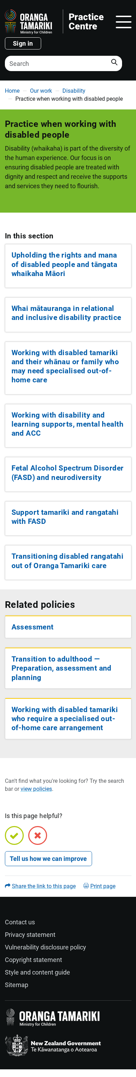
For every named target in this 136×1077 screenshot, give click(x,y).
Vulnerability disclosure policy (45, 947)
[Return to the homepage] (54, 21)
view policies (36, 789)
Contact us (20, 922)
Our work (41, 90)
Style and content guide (37, 972)
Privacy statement (30, 934)
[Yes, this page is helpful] (14, 835)
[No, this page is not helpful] (37, 835)
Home (12, 90)
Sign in (23, 43)
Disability (73, 90)
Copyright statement (33, 959)
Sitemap (16, 984)
